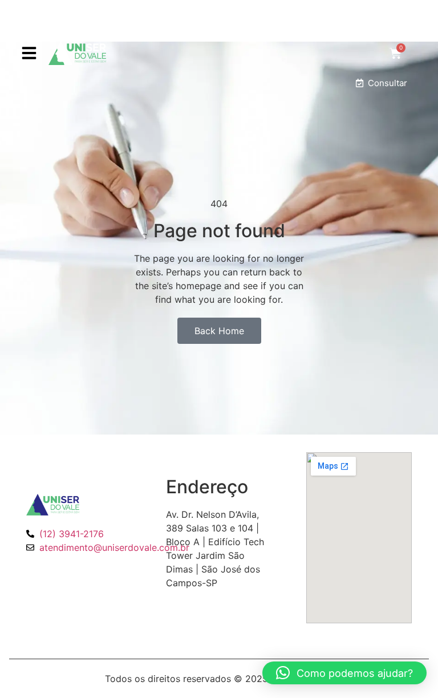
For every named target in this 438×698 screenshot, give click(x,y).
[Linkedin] (74, 574)
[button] (29, 53)
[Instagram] (54, 574)
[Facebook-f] (34, 574)
